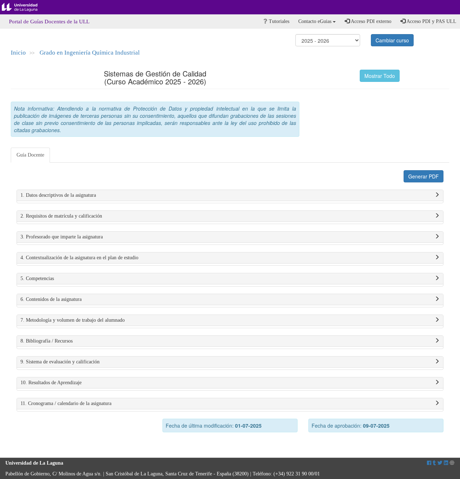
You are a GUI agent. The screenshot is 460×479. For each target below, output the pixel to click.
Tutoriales (278, 21)
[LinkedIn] (446, 463)
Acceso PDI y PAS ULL (430, 21)
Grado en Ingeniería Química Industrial (90, 52)
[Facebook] (429, 463)
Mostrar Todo (379, 75)
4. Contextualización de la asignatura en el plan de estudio (79, 257)
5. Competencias (37, 278)
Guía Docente (30, 155)
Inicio (18, 52)
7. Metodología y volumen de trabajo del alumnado (72, 320)
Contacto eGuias (315, 21)
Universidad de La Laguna (25, 7)
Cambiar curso (392, 40)
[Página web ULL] (452, 463)
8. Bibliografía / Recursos (46, 341)
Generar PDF (423, 176)
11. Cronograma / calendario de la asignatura (65, 403)
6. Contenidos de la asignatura (51, 299)
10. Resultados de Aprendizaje (51, 382)
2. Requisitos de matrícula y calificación (61, 216)
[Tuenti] (434, 463)
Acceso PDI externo (370, 21)
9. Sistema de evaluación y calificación (60, 361)
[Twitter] (439, 463)
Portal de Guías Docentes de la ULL (49, 21)
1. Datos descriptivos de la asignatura (58, 195)
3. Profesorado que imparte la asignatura (61, 237)
